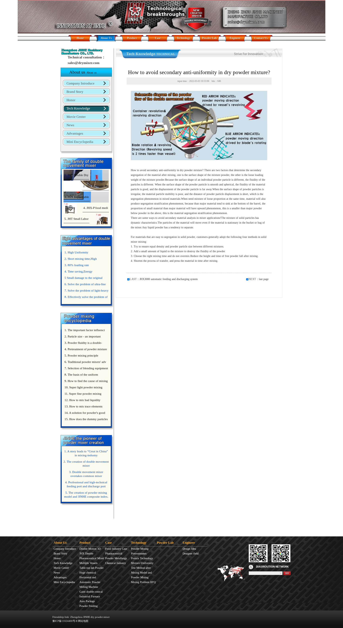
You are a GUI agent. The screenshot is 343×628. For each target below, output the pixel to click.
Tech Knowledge (78, 108)
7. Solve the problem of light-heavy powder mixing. (86, 291)
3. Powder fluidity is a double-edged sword (83, 343)
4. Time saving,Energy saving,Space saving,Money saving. (86, 272)
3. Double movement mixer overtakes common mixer (86, 474)
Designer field (190, 553)
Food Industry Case (116, 548)
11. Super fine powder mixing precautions (82, 394)
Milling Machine (88, 586)
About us (82, 72)
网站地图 (83, 620)
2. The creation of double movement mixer (86, 463)
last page (264, 279)
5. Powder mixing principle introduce (81, 356)
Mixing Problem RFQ (143, 582)
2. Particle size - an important (83, 336)
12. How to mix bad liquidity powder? (82, 400)
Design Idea (189, 548)
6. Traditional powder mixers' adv (85, 361)
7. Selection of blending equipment (86, 368)
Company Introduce (80, 83)
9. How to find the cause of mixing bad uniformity (86, 381)
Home (80, 38)
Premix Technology (142, 558)
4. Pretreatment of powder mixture (86, 349)
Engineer (235, 38)
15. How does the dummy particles (86, 419)
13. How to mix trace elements (83, 406)
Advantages (74, 133)
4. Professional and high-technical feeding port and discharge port (86, 484)
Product (132, 38)
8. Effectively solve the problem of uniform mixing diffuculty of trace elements (86, 297)
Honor (70, 100)
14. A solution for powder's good (85, 412)
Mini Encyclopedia (79, 142)
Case (157, 38)
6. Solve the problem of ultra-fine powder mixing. (85, 285)
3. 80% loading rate (77, 265)
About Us (106, 38)
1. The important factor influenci (85, 330)
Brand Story (74, 92)
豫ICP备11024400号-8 (64, 620)
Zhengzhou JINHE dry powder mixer (90, 616)
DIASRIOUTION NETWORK (272, 566)
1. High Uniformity (76, 252)
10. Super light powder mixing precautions (83, 388)
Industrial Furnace (89, 596)
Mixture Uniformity (142, 563)
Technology (183, 38)
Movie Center (76, 117)
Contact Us (261, 38)
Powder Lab (209, 38)
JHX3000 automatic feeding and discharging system (169, 279)
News (70, 125)
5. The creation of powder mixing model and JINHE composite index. (86, 494)
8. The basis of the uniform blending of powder (81, 375)
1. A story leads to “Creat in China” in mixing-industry (86, 453)
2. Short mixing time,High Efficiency (80, 259)
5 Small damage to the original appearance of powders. (83, 278)
